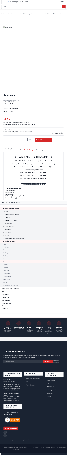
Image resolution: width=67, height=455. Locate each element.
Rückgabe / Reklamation (33, 378)
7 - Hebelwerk (7, 229)
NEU (3, 291)
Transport (4, 306)
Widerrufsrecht (51, 380)
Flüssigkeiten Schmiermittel (10, 285)
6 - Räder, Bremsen (8, 226)
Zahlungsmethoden (31, 382)
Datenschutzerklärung (33, 355)
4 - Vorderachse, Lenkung (10, 220)
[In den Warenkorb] (4, 25)
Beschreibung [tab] (28, 150)
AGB (48, 383)
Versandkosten (30, 385)
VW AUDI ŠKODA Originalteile (10, 208)
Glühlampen (6, 256)
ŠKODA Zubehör (6, 303)
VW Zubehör (5, 297)
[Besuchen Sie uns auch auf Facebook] (5, 432)
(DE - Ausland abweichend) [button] (24, 131)
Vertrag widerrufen (11, 428)
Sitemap (49, 396)
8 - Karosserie (7, 232)
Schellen (5, 267)
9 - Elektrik (6, 235)
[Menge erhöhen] (28, 143)
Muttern (12, 104)
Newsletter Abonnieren (56, 361)
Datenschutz (50, 386)
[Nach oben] (0, 454)
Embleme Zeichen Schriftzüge (10, 288)
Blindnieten (6, 247)
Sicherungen (6, 273)
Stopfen (5, 282)
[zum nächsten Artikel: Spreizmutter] (63, 19)
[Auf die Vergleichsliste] (60, 29)
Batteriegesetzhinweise (53, 390)
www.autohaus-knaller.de (10, 390)
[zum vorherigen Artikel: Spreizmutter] (63, 15)
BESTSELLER (5, 294)
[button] (56, 2)
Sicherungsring (7, 276)
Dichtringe (6, 253)
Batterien (5, 244)
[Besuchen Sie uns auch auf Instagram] (5, 435)
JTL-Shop (41, 447)
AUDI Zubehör (6, 300)
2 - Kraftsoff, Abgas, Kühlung (11, 214)
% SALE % (5, 309)
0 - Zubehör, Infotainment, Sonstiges (13, 238)
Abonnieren (47, 361)
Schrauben (6, 270)
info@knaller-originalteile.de (11, 388)
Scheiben (5, 264)
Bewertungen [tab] (40, 150)
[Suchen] (64, 6)
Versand (26, 440)
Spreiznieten (6, 279)
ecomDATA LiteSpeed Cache (58, 447)
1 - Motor (5, 211)
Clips (4, 250)
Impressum (50, 393)
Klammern (5, 259)
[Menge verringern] (4, 139)
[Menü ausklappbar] (3, 2)
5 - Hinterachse (7, 223)
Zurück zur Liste (5, 14)
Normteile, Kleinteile (9, 241)
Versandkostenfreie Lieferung (20, 122)
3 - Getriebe (6, 217)
